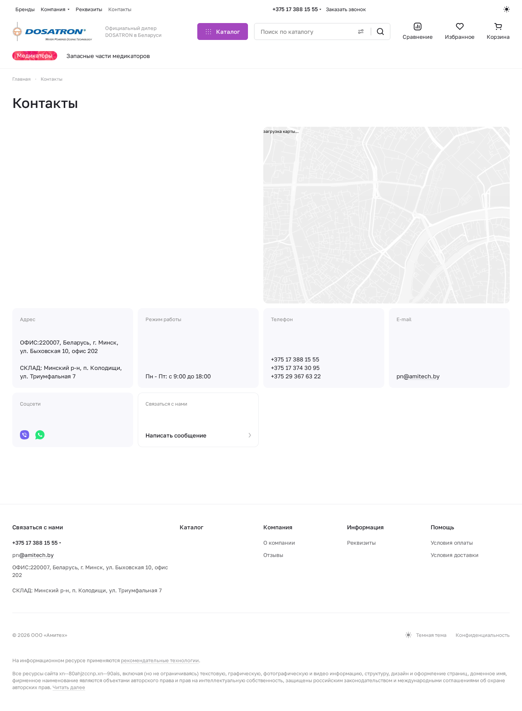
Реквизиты (361, 542)
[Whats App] (40, 434)
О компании (279, 542)
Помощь (442, 527)
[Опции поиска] (361, 31)
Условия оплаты (452, 542)
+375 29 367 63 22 (296, 376)
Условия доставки (455, 555)
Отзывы (273, 555)
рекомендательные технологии (160, 660)
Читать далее (69, 687)
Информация (365, 527)
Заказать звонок (346, 9)
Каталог (191, 527)
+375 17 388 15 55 (295, 9)
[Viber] (24, 434)
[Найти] (380, 31)
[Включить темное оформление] (507, 9)
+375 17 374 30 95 (295, 367)
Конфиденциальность (483, 635)
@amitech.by (421, 376)
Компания (277, 527)
